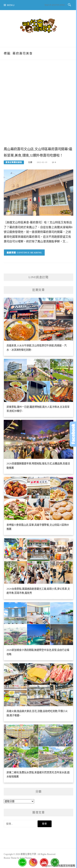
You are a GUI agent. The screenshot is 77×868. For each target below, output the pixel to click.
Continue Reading (29, 252)
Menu (11, 5)
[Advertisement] (38, 107)
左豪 (30, 162)
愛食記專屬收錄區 (14, 162)
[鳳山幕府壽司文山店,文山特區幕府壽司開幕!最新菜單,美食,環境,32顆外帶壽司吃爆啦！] (38, 192)
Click (73, 434)
